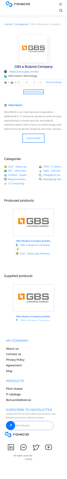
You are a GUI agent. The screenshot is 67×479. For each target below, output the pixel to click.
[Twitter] (36, 447)
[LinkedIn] (10, 447)
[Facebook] (23, 447)
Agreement (14, 365)
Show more (34, 138)
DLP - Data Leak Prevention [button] (25, 166)
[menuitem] (19, 357)
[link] (61, 10)
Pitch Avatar (14, 388)
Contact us (13, 354)
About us (12, 348)
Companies (21, 24)
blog (9, 371)
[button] (35, 254)
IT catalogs (13, 394)
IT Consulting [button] (16, 183)
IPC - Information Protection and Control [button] (33, 170)
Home (8, 24)
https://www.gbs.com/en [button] (24, 71)
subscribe (10, 425)
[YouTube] (48, 447)
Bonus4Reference (18, 400)
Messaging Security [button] (55, 179)
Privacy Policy (15, 359)
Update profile (33, 92)
